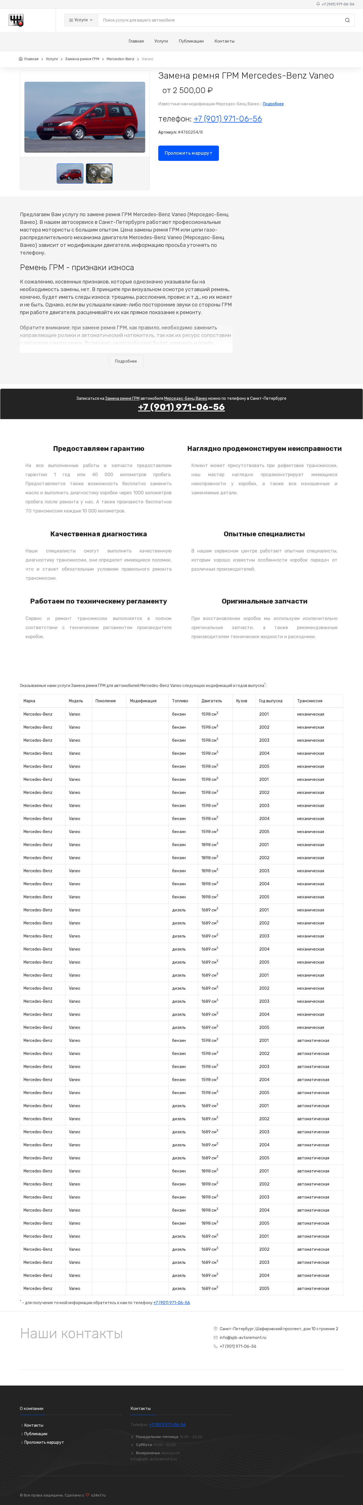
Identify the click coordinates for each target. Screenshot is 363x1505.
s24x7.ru (97, 1495)
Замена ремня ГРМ (82, 59)
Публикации (191, 41)
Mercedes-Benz (120, 59)
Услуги (80, 20)
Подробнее (273, 104)
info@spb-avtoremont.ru (243, 1337)
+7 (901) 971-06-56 (337, 4)
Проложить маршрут (189, 153)
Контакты (224, 41)
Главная (136, 41)
